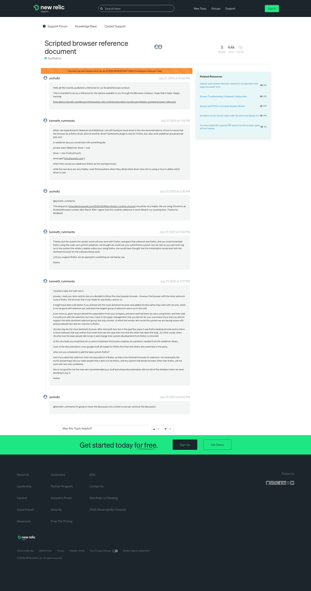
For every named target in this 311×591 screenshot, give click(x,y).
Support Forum (57, 26)
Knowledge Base (86, 26)
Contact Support (115, 26)
